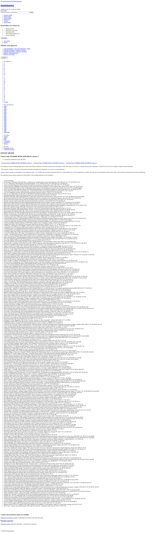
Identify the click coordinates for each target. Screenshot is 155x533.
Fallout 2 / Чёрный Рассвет (11, 53)
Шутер (6, 143)
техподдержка (8, 18)
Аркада (6, 136)
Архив (6, 42)
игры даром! (7, 22)
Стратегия (7, 142)
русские (6, 102)
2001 (5, 116)
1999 (5, 119)
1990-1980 (6, 132)
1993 (5, 128)
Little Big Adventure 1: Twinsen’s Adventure (15, 51)
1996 (5, 123)
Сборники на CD (8, 148)
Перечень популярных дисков (9, 517)
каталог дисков (8, 15)
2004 (5, 112)
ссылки (6, 21)
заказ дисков (7, 16)
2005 (5, 110)
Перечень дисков (5, 524)
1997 (5, 122)
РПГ (5, 139)
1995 (5, 125)
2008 (5, 106)
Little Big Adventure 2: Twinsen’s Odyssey (15, 50)
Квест (5, 138)
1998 (5, 120)
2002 (5, 115)
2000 (5, 117)
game (4, 5)
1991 (5, 131)
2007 (5, 107)
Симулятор (7, 141)
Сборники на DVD (9, 149)
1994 (5, 126)
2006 (5, 109)
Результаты (7, 41)
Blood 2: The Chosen (9, 54)
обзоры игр (7, 19)
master (10, 5)
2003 (5, 113)
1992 (5, 129)
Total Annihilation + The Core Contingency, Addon (17, 48)
